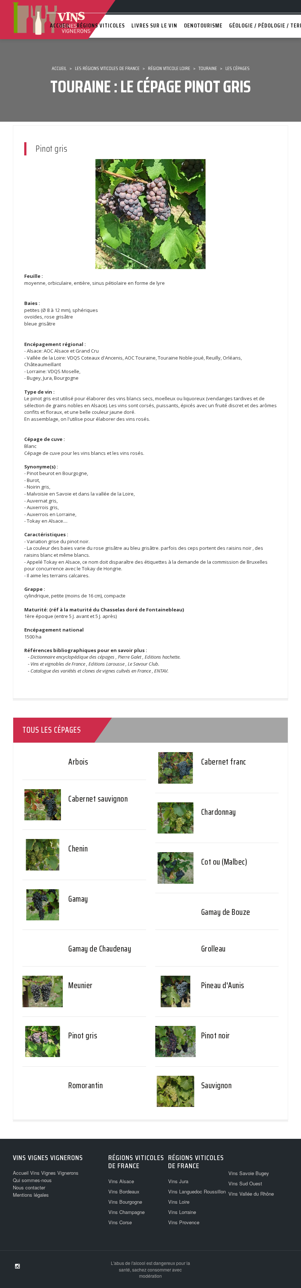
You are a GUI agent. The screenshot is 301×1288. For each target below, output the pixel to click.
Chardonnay (218, 812)
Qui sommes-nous (32, 1180)
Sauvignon (216, 1085)
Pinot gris (82, 1035)
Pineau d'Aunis (222, 985)
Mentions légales (31, 1194)
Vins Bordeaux (123, 1191)
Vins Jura (178, 1181)
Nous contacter (29, 1187)
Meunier (80, 985)
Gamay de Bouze (225, 912)
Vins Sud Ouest (245, 1183)
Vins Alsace (121, 1181)
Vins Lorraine (182, 1211)
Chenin (78, 848)
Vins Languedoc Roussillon (197, 1191)
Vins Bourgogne (125, 1201)
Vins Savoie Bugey (248, 1173)
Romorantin (85, 1085)
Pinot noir (215, 1035)
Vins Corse (120, 1222)
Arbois (78, 761)
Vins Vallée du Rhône (251, 1193)
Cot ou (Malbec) (224, 861)
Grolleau (213, 948)
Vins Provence (183, 1222)
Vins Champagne (126, 1211)
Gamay (78, 899)
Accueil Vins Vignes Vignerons (46, 1172)
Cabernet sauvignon (98, 798)
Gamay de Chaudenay (99, 948)
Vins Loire (178, 1201)
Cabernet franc (223, 761)
